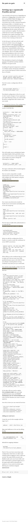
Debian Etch (12, 17)
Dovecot (14, 46)
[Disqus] (14, 498)
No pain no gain (8, 3)
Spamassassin (5, 467)
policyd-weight (17, 44)
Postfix (20, 43)
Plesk (19, 19)
